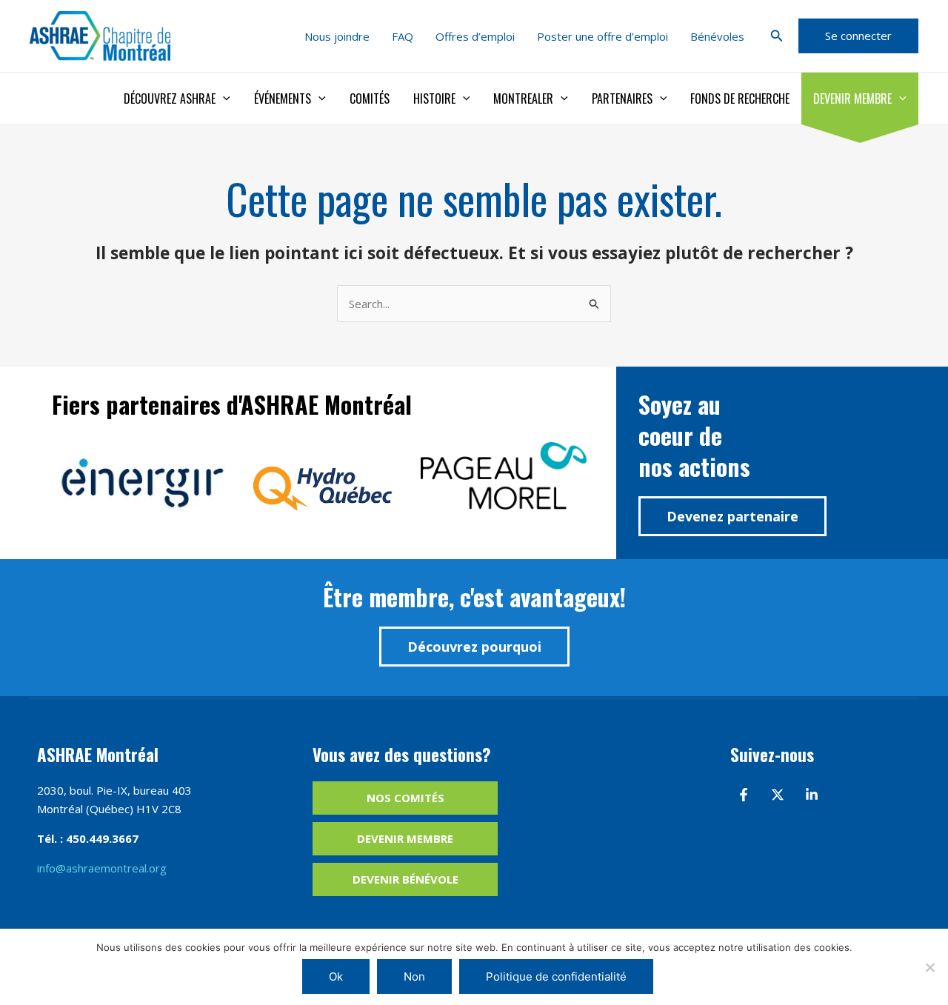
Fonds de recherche (740, 98)
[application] (223, 98)
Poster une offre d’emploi (602, 36)
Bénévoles (717, 36)
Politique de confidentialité (556, 976)
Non (414, 976)
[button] (777, 36)
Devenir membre (852, 98)
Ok (336, 976)
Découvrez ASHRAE (170, 98)
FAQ (402, 36)
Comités (370, 98)
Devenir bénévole (405, 879)
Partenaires (622, 98)
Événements (282, 98)
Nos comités (405, 797)
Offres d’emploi (475, 36)
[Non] (929, 967)
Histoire (434, 98)
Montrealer (523, 98)
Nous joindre (337, 36)
